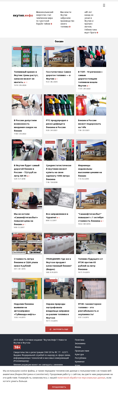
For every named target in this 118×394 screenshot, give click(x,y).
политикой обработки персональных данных (81, 377)
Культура (79, 354)
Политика (79, 340)
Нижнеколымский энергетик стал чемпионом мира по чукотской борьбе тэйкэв (44, 18)
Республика (50, 142)
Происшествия (19, 281)
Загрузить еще (60, 329)
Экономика (18, 49)
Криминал (79, 361)
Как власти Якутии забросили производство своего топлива (67, 19)
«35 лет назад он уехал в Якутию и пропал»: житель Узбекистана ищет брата (90, 22)
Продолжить (59, 387)
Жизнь (48, 191)
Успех (48, 236)
